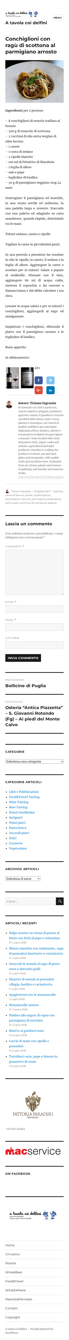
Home (10, 1245)
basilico (58, 491)
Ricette (10, 1263)
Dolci (12, 838)
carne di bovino (14, 495)
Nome (10, 602)
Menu (58, 17)
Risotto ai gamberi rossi (26, 1031)
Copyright (12, 1317)
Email (10, 620)
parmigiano (39, 499)
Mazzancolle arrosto (24, 1005)
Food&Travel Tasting (24, 797)
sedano (52, 502)
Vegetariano (18, 848)
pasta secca (54, 499)
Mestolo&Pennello (18, 1299)
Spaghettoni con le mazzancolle (32, 994)
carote (29, 495)
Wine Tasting (19, 802)
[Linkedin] (50, 390)
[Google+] (39, 390)
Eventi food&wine (22, 812)
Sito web (12, 637)
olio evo (26, 499)
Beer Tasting (18, 807)
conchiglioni (12, 499)
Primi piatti (17, 822)
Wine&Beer (13, 1272)
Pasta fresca (17, 828)
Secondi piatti (19, 833)
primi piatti (12, 502)
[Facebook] (39, 380)
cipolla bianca (42, 495)
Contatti (11, 1308)
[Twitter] (50, 380)
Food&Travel (14, 1281)
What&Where (15, 1290)
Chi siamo (12, 1254)
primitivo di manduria (33, 502)
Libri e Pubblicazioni (24, 792)
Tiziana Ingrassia (21, 491)
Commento (14, 546)
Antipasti (15, 817)
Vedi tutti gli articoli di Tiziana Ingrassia (42, 477)
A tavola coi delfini (26, 22)
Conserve (15, 843)
